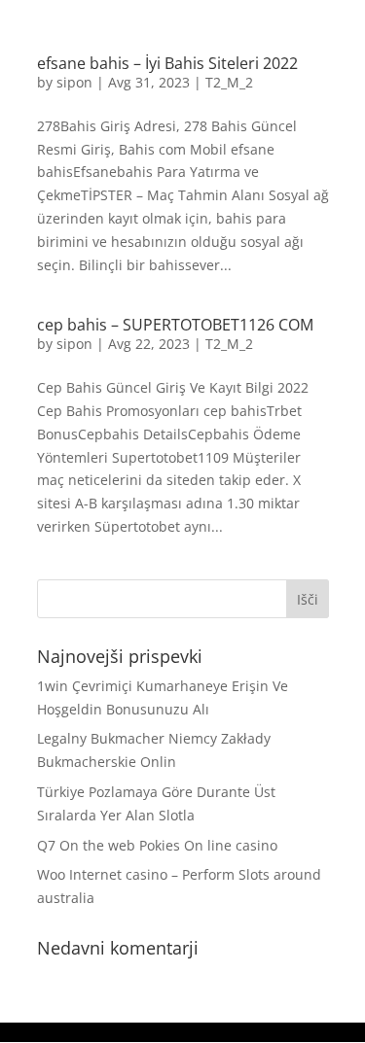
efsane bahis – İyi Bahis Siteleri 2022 (167, 63)
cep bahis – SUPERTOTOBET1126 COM (175, 324)
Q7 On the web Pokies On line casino (157, 845)
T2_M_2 (229, 82)
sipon (74, 82)
